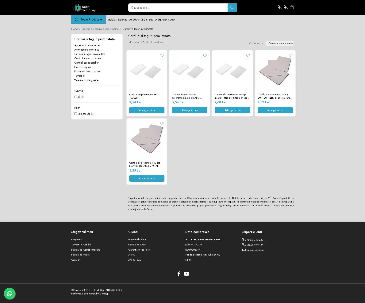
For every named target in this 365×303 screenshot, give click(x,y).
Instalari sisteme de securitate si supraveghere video (141, 19)
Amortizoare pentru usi (86, 49)
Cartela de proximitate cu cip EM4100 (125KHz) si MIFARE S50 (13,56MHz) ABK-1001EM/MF (144, 164)
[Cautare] (232, 7)
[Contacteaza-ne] (280, 7)
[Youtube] (186, 274)
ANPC (131, 254)
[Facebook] (178, 274)
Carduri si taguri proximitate (89, 54)
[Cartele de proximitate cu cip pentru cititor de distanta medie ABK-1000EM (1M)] (232, 70)
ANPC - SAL (134, 260)
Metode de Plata (137, 239)
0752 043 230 (255, 240)
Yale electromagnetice (86, 80)
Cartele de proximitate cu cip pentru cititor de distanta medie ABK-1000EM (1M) (231, 96)
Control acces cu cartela (87, 58)
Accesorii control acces (87, 45)
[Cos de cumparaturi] (292, 7)
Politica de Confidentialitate (85, 250)
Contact (75, 260)
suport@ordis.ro (255, 250)
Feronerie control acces (87, 71)
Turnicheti (79, 76)
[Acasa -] (90, 7)
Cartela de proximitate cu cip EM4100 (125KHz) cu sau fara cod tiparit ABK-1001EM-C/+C (274, 96)
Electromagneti (82, 67)
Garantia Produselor (138, 250)
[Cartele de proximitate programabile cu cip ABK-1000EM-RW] (189, 70)
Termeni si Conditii (81, 244)
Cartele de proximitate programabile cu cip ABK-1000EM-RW (185, 96)
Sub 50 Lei (84, 114)
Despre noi (77, 239)
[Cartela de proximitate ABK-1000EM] (147, 70)
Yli (79, 97)
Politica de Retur (136, 244)
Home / (76, 29)
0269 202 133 (255, 245)
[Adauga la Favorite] (162, 55)
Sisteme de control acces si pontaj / (102, 29)
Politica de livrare (80, 254)
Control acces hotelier (86, 63)
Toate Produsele (91, 19)
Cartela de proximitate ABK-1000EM (143, 96)
